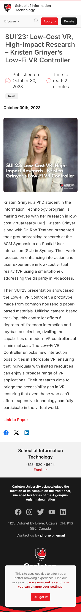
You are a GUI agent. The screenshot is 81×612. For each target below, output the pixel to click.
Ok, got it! (40, 597)
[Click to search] (36, 21)
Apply (48, 21)
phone (46, 535)
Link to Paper (15, 419)
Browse (10, 21)
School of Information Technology (33, 7)
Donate (69, 21)
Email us (41, 470)
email (60, 535)
